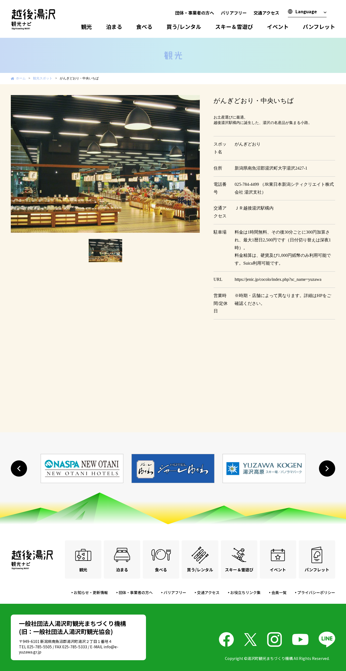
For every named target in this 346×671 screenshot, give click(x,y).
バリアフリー (234, 12)
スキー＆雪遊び (234, 27)
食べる (144, 27)
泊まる (114, 27)
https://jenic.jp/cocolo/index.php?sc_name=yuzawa (278, 279)
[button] (19, 468)
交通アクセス (266, 12)
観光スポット (42, 78)
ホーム (21, 78)
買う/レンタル (184, 27)
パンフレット (319, 27)
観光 (86, 27)
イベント (278, 27)
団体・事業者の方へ (194, 12)
